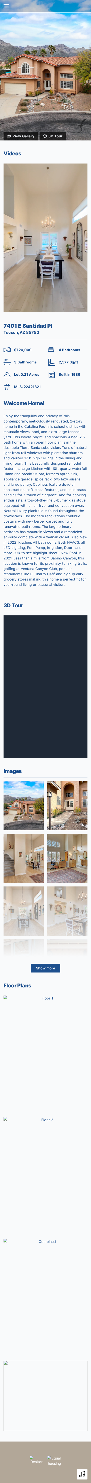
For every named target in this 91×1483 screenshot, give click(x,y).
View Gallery (23, 136)
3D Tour (55, 136)
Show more (45, 968)
